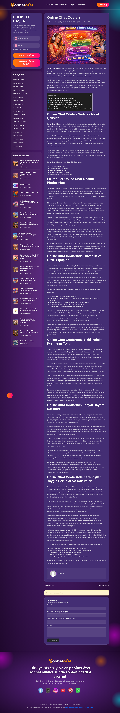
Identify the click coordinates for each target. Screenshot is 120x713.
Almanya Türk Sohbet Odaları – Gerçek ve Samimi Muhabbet (29, 268)
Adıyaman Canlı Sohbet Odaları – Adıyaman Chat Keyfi (30, 245)
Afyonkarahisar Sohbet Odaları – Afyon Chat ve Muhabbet (28, 320)
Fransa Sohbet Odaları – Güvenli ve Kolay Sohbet (28, 279)
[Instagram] (56, 690)
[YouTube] (63, 690)
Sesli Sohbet (17, 136)
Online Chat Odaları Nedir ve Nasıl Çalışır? (62, 98)
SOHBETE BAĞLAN (27, 55)
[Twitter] (48, 690)
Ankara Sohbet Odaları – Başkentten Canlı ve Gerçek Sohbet (26, 234)
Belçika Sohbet (18, 104)
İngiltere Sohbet (18, 125)
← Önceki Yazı (49, 585)
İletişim (72, 5)
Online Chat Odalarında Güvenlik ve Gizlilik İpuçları (65, 102)
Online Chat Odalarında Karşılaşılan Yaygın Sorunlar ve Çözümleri (70, 109)
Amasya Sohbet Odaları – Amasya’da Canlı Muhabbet (29, 331)
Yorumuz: (50, 625)
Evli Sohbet (17, 108)
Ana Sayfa (49, 5)
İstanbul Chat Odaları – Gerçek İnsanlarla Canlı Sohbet (30, 299)
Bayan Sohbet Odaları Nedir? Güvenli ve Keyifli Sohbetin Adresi (29, 256)
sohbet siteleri (79, 708)
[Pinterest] (71, 690)
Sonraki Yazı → (104, 585)
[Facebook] (41, 690)
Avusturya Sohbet (19, 90)
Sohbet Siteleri (18, 143)
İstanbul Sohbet (18, 129)
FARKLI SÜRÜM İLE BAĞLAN (26, 62)
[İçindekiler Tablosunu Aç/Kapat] (89, 95)
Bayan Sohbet (18, 97)
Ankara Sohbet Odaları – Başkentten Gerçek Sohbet (29, 223)
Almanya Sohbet (18, 80)
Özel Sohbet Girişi (61, 5)
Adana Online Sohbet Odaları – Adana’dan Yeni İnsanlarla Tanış (29, 162)
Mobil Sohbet (17, 132)
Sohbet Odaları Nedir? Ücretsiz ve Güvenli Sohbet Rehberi (29, 202)
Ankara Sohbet (18, 87)
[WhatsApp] (78, 690)
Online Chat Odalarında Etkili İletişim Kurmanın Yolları (66, 104)
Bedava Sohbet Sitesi (27, 341)
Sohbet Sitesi (17, 146)
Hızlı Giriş (103, 5)
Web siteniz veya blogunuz (61, 618)
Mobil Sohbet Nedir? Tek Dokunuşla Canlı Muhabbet (29, 289)
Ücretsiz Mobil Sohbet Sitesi (29, 192)
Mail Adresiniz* (58, 612)
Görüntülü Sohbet (19, 115)
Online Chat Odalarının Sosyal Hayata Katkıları (63, 107)
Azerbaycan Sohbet (20, 94)
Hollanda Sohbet (18, 118)
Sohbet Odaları (18, 139)
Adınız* (49, 605)
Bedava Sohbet (18, 101)
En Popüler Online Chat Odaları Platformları (63, 100)
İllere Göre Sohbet (19, 122)
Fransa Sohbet (18, 111)
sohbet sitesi (89, 708)
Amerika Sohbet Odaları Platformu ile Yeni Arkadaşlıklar (28, 174)
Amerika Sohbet (18, 83)
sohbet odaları (70, 708)
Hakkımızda (81, 5)
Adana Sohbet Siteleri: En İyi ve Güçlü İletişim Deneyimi (29, 309)
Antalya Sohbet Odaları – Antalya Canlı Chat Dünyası (29, 213)
